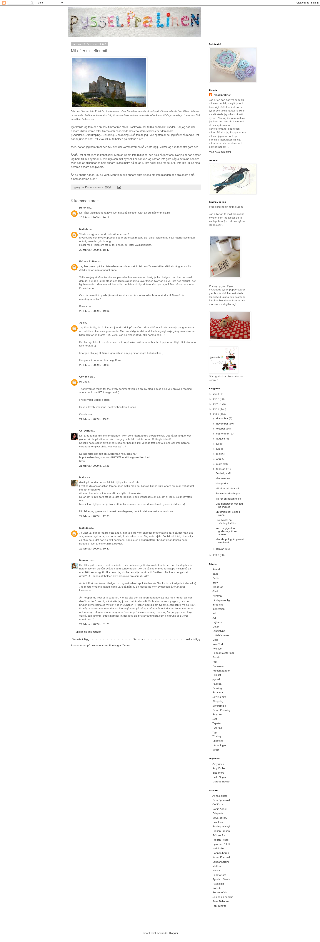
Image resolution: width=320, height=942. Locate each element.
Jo (80, 322)
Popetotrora (219, 874)
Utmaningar (219, 745)
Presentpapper (221, 670)
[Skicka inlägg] (118, 187)
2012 (216, 399)
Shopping (218, 701)
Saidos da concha (222, 896)
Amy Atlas (218, 763)
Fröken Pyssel (220, 839)
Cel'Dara (84, 430)
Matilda (84, 229)
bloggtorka (222, 483)
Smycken (217, 714)
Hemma (217, 595)
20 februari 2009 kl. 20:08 (94, 364)
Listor (215, 626)
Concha (84, 376)
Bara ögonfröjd (221, 800)
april (219, 458)
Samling (217, 688)
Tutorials (217, 727)
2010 (216, 408)
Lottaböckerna (220, 635)
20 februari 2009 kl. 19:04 (94, 311)
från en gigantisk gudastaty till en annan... (226, 531)
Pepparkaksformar (223, 652)
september (223, 433)
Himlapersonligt (221, 600)
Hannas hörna (220, 852)
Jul (214, 617)
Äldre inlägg (193, 639)
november (222, 423)
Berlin (215, 578)
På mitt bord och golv (228, 493)
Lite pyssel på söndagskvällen (226, 521)
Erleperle (217, 813)
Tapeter (216, 723)
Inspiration (218, 608)
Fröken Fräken (88, 261)
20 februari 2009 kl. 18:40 (94, 249)
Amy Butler (218, 768)
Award (216, 569)
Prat (214, 661)
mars (219, 463)
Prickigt (216, 674)
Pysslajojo (218, 883)
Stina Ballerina (220, 901)
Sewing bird (219, 696)
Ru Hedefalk (219, 892)
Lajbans (217, 622)
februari (221, 468)
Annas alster (219, 795)
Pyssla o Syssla (221, 879)
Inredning (218, 604)
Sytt (214, 718)
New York (218, 644)
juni (218, 448)
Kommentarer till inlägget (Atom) (111, 645)
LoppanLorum (220, 861)
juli (218, 443)
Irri (214, 613)
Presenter (218, 666)
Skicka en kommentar (88, 631)
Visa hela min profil (220, 151)
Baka (215, 573)
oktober (221, 428)
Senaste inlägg (80, 639)
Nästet (216, 870)
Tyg (214, 732)
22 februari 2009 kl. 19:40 (94, 548)
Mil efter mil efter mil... (228, 488)
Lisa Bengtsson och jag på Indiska (229, 505)
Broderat (217, 586)
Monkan (84, 560)
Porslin (216, 657)
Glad (215, 591)
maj (218, 453)
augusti (221, 438)
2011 (216, 403)
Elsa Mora (218, 772)
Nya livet (217, 648)
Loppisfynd (218, 630)
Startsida (138, 639)
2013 (216, 393)
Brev (215, 582)
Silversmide (219, 705)
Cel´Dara (217, 804)
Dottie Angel (219, 808)
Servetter (217, 692)
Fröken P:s (218, 835)
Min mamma (223, 478)
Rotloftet (217, 888)
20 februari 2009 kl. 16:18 (94, 217)
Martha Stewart (221, 781)
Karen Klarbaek (221, 857)
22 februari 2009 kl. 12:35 (94, 516)
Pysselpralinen (222, 94)
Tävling (216, 736)
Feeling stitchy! (221, 826)
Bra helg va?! (223, 473)
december (222, 418)
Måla (215, 639)
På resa (216, 683)
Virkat (215, 749)
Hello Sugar (219, 777)
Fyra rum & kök (221, 844)
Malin (82, 477)
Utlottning (218, 740)
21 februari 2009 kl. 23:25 (94, 465)
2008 (216, 555)
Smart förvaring (221, 710)
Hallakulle (218, 848)
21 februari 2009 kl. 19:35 (94, 419)
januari (220, 548)
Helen (82, 207)
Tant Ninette (219, 905)
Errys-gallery (219, 817)
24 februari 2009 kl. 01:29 (94, 624)
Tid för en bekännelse (228, 498)
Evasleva (217, 822)
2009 (216, 413)
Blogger (173, 932)
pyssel (216, 679)
